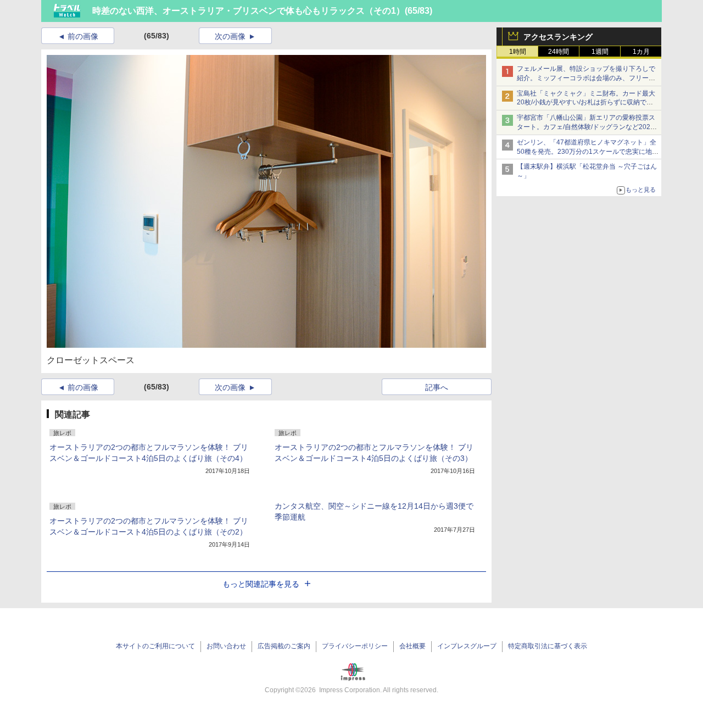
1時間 (517, 51)
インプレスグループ (466, 646)
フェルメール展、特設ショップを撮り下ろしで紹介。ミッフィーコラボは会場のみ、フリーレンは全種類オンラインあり (586, 78)
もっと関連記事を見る (260, 584)
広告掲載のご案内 (284, 646)
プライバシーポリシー (355, 646)
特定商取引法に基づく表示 (547, 646)
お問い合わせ (226, 646)
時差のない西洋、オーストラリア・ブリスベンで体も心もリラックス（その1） (248, 10)
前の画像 (83, 36)
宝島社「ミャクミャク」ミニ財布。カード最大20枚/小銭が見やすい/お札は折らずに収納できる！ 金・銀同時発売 (586, 103)
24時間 (558, 51)
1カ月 (641, 51)
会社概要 (412, 646)
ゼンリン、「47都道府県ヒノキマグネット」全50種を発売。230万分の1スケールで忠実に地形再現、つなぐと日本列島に (588, 151)
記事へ (436, 387)
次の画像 (230, 36)
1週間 (600, 51)
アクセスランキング (558, 36)
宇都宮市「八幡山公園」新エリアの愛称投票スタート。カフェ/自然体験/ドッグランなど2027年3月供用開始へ (586, 127)
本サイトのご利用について (155, 646)
